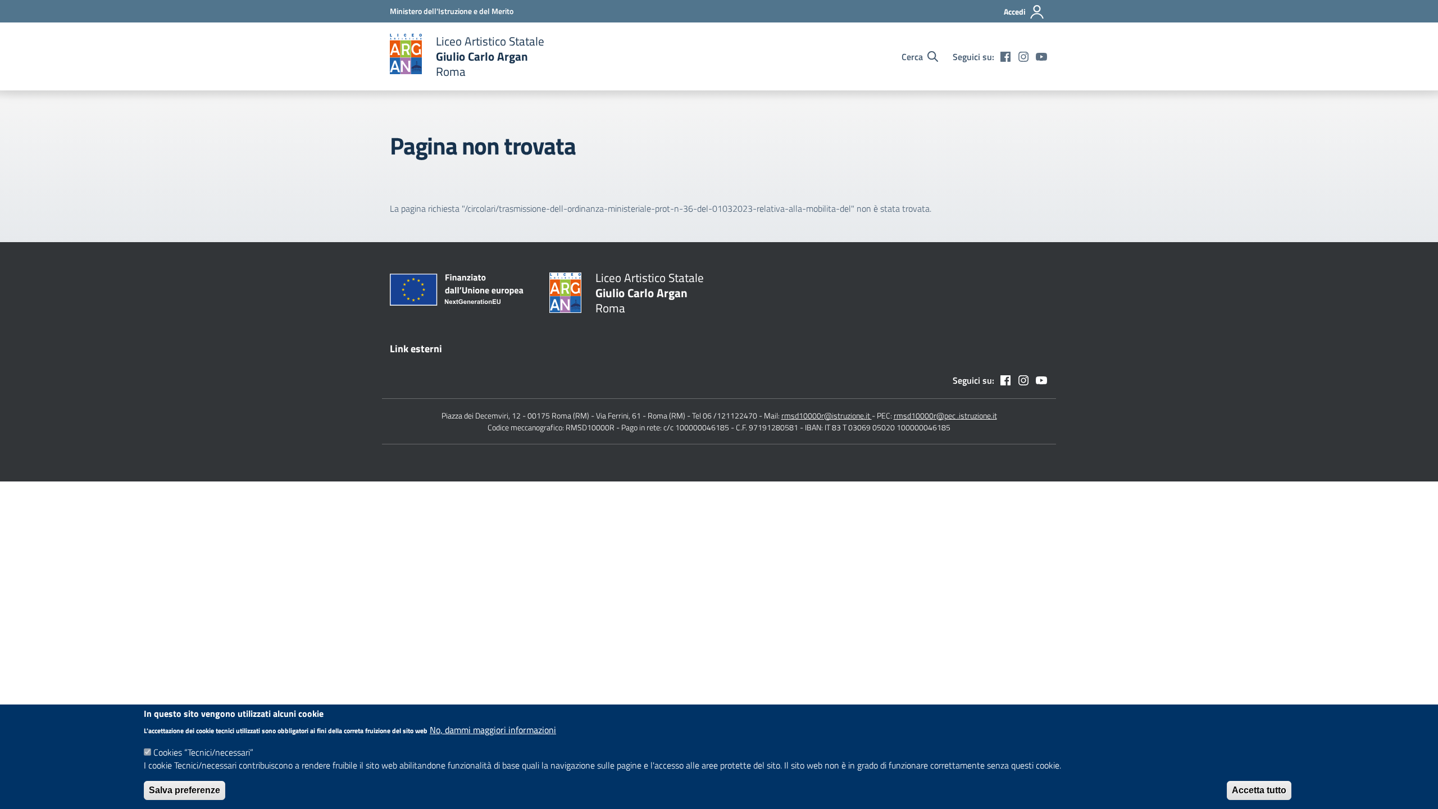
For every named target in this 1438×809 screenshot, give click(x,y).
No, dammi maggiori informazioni (493, 729)
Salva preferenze (184, 790)
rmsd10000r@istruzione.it (826, 415)
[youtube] (1041, 56)
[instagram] (1023, 56)
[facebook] (1005, 56)
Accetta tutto (1259, 790)
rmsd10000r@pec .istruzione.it (945, 415)
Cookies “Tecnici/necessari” (203, 751)
